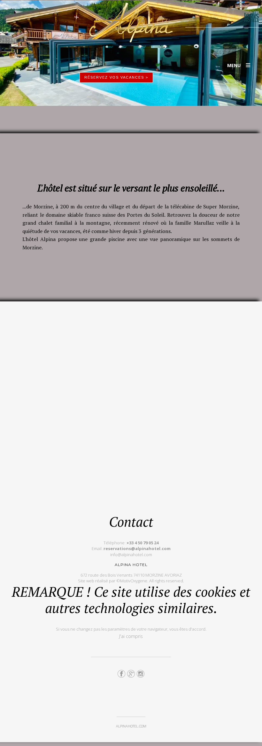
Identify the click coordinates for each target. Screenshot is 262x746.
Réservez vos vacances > (116, 77)
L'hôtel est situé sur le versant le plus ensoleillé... (131, 188)
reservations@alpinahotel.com (137, 548)
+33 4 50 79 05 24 (142, 543)
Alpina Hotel (131, 23)
